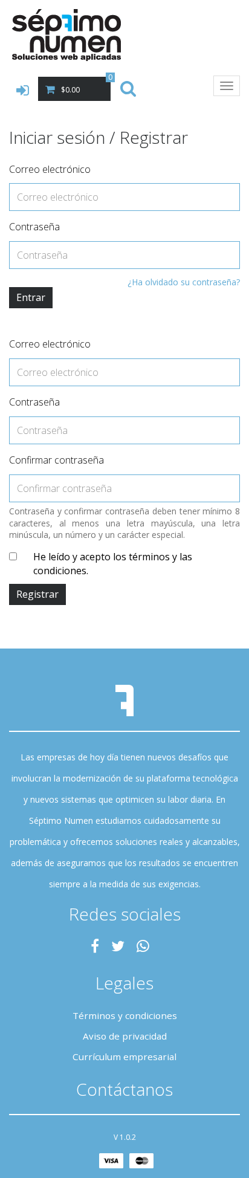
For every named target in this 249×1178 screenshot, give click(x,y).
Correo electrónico (50, 169)
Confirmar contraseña (56, 460)
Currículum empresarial (124, 1056)
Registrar (37, 594)
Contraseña (34, 226)
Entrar (30, 297)
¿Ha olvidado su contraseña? (184, 282)
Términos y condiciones (125, 1015)
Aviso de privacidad (125, 1036)
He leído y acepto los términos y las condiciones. (112, 563)
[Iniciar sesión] (24, 91)
